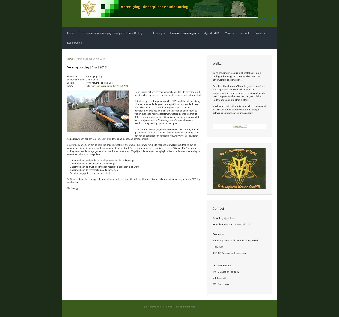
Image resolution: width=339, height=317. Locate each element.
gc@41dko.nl (228, 218)
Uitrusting (156, 33)
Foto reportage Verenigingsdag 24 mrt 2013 (107, 86)
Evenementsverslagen (183, 33)
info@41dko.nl (242, 224)
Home (70, 33)
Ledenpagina (74, 42)
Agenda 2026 (211, 33)
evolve (147, 307)
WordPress (190, 307)
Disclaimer (261, 33)
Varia (228, 33)
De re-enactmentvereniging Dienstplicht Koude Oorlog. (111, 33)
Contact (244, 33)
